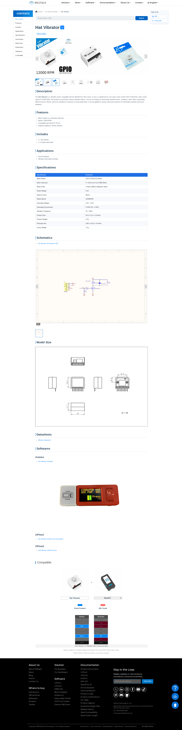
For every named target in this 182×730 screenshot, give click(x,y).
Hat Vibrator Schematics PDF (48, 243)
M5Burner (58, 689)
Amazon (32, 701)
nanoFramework (88, 691)
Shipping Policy (107, 726)
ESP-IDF (84, 681)
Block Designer (60, 692)
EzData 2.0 (59, 695)
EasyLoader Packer (62, 698)
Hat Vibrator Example (45, 461)
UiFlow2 (58, 686)
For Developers (61, 672)
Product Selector (88, 703)
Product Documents (89, 669)
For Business (59, 669)
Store (77, 3)
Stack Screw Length (89, 715)
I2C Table (84, 700)
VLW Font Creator (62, 701)
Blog (31, 675)
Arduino (84, 678)
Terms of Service (96, 726)
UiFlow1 (57, 683)
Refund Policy (118, 726)
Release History (87, 709)
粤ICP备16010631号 (147, 726)
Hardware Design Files (90, 706)
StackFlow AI (86, 685)
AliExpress (33, 698)
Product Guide (87, 694)
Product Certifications (90, 697)
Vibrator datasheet (44, 440)
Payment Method (130, 726)
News (31, 672)
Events (32, 678)
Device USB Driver (62, 705)
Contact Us (33, 681)
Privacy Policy (84, 726)
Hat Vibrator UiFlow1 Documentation (50, 539)
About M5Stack (35, 669)
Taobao (32, 705)
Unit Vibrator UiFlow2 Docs (47, 550)
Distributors (34, 692)
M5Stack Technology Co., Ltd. (49, 726)
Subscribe (148, 681)
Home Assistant (87, 688)
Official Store (34, 695)
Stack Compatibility (89, 712)
